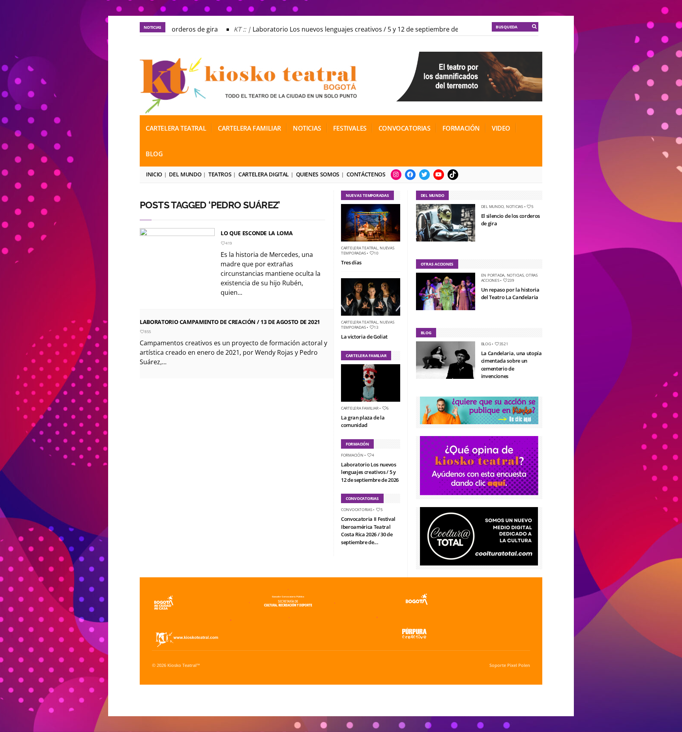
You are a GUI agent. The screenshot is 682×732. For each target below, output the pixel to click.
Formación (461, 128)
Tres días (351, 262)
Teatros (219, 174)
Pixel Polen (518, 665)
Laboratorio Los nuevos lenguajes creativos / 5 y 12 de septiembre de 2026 (355, 29)
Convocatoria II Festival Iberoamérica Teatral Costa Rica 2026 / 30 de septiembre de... (368, 530)
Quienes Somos (317, 174)
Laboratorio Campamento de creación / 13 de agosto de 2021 (230, 322)
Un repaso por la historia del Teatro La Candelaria (510, 293)
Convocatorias (404, 128)
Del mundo (185, 174)
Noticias (307, 128)
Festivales (350, 128)
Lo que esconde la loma (256, 233)
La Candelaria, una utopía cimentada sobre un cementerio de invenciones (511, 365)
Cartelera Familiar (249, 128)
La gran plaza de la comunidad (363, 421)
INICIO (154, 174)
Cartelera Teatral (176, 128)
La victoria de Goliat (364, 336)
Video (501, 128)
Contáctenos (366, 174)
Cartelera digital (263, 174)
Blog (154, 154)
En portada (493, 275)
